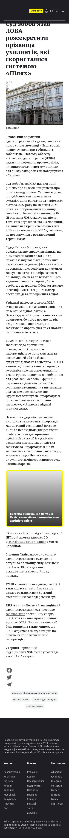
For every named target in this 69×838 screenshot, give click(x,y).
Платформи (58, 763)
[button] (57, 11)
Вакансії (31, 803)
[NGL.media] (15, 11)
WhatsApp (56, 772)
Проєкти (9, 803)
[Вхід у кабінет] (46, 11)
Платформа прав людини (27, 541)
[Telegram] (34, 684)
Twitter (55, 790)
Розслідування (12, 772)
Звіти (30, 808)
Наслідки (32, 794)
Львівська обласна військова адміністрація (34, 693)
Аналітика (9, 776)
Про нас (31, 763)
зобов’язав (20, 183)
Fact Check (10, 794)
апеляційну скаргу (39, 588)
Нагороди (32, 790)
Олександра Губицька (45, 699)
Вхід (6, 808)
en (51, 10)
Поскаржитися (35, 781)
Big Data (8, 781)
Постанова (36, 622)
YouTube (55, 794)
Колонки (9, 790)
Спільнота (36, 11)
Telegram (56, 781)
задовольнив (15, 614)
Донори (31, 799)
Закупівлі (32, 812)
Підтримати (34, 785)
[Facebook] (34, 670)
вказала (14, 455)
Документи (10, 799)
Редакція (32, 772)
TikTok (54, 799)
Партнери (57, 803)
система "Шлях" (21, 699)
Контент (9, 763)
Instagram (56, 785)
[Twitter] (34, 677)
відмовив (19, 652)
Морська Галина (35, 706)
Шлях (52, 166)
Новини (8, 785)
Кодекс (31, 776)
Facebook (56, 776)
